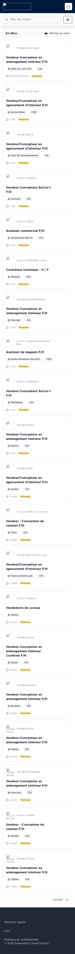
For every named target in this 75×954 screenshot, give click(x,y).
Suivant (58, 900)
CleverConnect (39, 943)
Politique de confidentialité (21, 940)
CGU (7, 931)
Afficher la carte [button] (59, 33)
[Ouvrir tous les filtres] (67, 19)
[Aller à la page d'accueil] (17, 6)
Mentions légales (14, 922)
